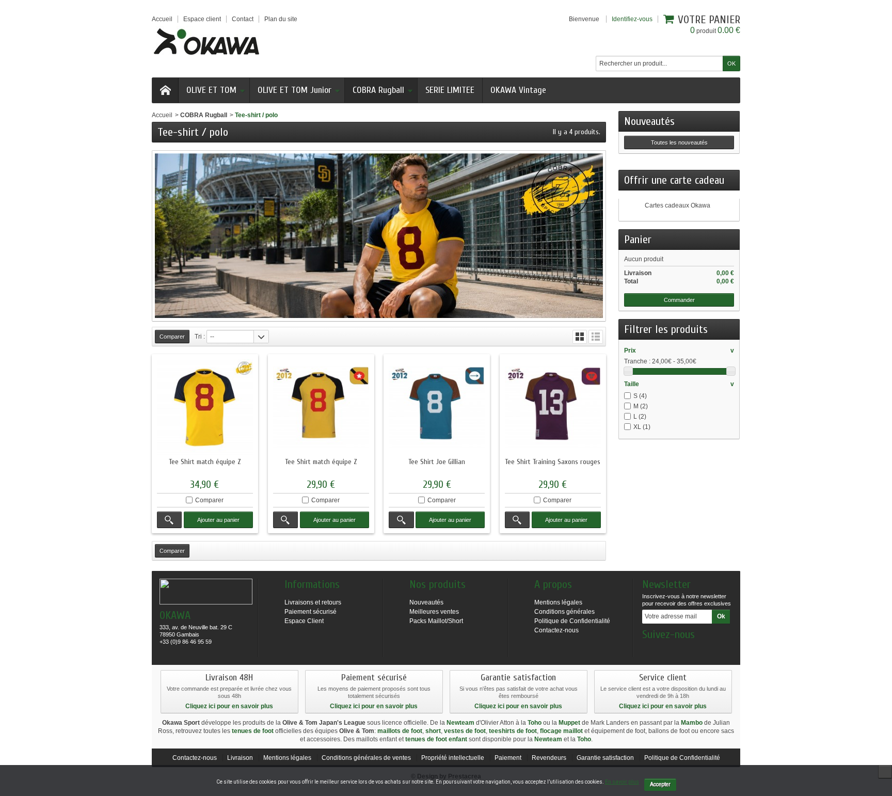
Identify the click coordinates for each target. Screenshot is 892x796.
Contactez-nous (556, 630)
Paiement (508, 757)
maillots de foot (399, 731)
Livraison (240, 757)
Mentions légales (558, 602)
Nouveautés (649, 121)
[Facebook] (649, 650)
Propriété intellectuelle (452, 757)
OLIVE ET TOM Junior (294, 90)
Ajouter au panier (218, 520)
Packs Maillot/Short (436, 621)
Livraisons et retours (312, 602)
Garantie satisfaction (605, 757)
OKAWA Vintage (518, 90)
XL (641, 427)
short (433, 731)
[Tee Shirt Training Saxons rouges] (553, 407)
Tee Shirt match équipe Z (205, 461)
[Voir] (169, 520)
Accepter (660, 784)
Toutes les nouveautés (679, 142)
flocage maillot (561, 731)
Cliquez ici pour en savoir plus (229, 706)
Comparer (209, 500)
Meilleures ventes (434, 611)
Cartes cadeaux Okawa (677, 205)
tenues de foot (253, 731)
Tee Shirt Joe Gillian (436, 461)
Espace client (202, 19)
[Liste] (595, 337)
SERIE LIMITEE (449, 90)
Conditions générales (564, 611)
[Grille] (579, 337)
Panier (637, 239)
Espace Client (304, 621)
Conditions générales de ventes (366, 757)
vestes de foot (465, 731)
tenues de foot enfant (436, 739)
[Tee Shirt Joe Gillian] (437, 407)
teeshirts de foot (513, 731)
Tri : (200, 336)
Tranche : (637, 361)
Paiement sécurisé (310, 611)
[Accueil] (165, 90)
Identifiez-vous (632, 19)
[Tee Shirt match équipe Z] (205, 407)
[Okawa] (206, 41)
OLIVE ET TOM (211, 90)
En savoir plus (622, 782)
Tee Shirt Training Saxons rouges (552, 461)
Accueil (162, 115)
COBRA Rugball (378, 90)
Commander (679, 300)
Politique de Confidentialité (572, 621)
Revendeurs (549, 757)
